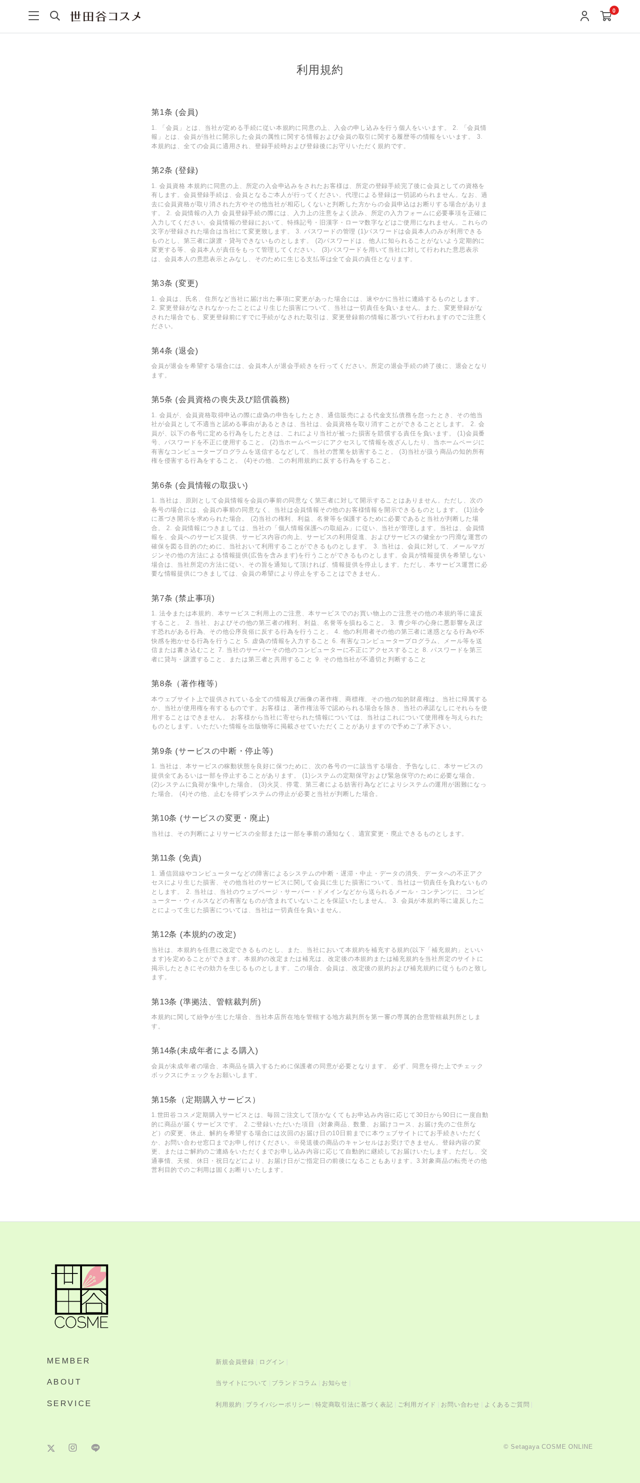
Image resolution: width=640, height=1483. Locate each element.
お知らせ (335, 1382)
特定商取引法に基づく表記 (354, 1404)
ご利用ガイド (417, 1404)
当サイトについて (241, 1382)
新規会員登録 (235, 1361)
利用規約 (228, 1404)
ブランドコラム (294, 1382)
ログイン (272, 1361)
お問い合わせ (460, 1404)
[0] (606, 16)
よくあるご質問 (507, 1404)
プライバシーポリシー (278, 1404)
